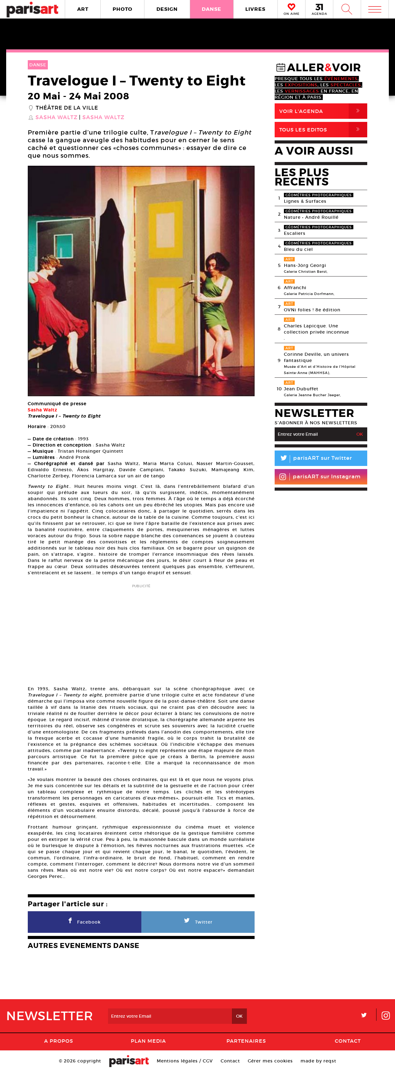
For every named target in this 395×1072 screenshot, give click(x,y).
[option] (141, 281)
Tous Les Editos (320, 129)
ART (83, 9)
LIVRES (255, 9)
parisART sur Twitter (315, 459)
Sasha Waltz (56, 117)
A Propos (58, 1041)
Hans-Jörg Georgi (305, 265)
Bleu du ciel (298, 249)
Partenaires (246, 1041)
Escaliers (295, 233)
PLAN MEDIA (148, 1041)
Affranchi (295, 287)
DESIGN (167, 9)
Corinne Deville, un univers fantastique (316, 357)
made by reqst (318, 1061)
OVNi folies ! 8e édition (312, 310)
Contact (348, 1041)
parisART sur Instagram (327, 476)
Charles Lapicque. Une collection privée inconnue (316, 329)
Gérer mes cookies (270, 1061)
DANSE (211, 9)
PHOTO (122, 9)
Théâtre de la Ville (67, 108)
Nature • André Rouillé (311, 217)
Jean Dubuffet (301, 389)
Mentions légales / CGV (185, 1061)
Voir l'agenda (320, 110)
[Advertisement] (141, 633)
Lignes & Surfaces (305, 201)
